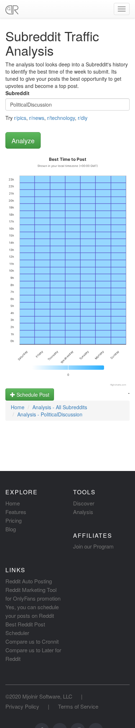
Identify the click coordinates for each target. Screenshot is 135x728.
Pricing (13, 520)
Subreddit (17, 93)
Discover (83, 503)
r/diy (82, 117)
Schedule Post (32, 394)
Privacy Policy (22, 706)
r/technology (61, 117)
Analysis (83, 511)
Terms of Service (78, 706)
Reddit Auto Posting (28, 581)
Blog (10, 529)
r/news (36, 117)
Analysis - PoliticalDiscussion (49, 414)
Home (17, 407)
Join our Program (93, 546)
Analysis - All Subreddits (59, 407)
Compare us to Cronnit (32, 641)
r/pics (20, 117)
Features (15, 511)
